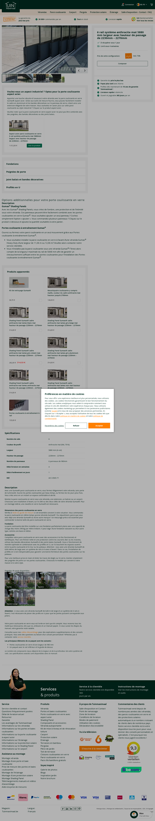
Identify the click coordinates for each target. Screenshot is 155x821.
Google (54, 411)
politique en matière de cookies (73, 416)
